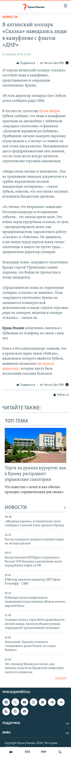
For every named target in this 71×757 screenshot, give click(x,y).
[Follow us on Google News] (42, 702)
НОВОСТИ (16, 507)
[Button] (25, 63)
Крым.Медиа (49, 111)
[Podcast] (15, 711)
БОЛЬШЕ (60, 678)
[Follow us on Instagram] (33, 702)
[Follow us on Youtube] (24, 702)
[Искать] (60, 752)
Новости (10, 17)
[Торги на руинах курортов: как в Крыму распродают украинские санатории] (35, 445)
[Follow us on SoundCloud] (61, 702)
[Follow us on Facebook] (6, 702)
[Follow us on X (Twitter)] (15, 702)
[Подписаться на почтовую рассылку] (24, 711)
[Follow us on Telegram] (51, 702)
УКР (43, 752)
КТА (27, 752)
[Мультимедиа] (11, 752)
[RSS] (6, 711)
